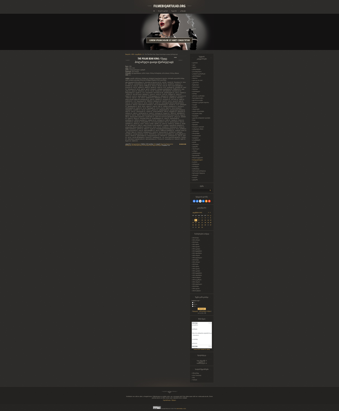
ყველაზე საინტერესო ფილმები (201, 118)
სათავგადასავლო (136, 144)
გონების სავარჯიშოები (198, 73)
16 (199, 222)
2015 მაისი (195, 264)
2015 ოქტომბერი (197, 275)
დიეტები (194, 107)
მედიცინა (195, 124)
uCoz (184, 408)
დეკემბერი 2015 (197, 212)
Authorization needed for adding (202, 349)
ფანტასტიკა (195, 168)
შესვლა (174, 400)
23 (199, 225)
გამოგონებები (196, 69)
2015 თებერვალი (197, 257)
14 (193, 222)
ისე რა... (196, 304)
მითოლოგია (196, 87)
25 (205, 225)
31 (202, 227)
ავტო (193, 65)
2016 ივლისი (196, 288)
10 (202, 220)
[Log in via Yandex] (209, 201)
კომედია (194, 151)
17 (202, 222)
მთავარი (127, 54)
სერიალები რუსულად (198, 173)
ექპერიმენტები (196, 76)
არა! (195, 306)
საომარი (194, 162)
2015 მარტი (195, 260)
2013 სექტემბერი (197, 251)
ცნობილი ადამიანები (198, 96)
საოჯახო (194, 177)
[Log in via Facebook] (197, 201)
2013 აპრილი (196, 240)
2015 (133, 54)
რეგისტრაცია (167, 400)
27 (210, 225)
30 (199, 227)
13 (210, 220)
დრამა (194, 142)
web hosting (179, 408)
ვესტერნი (195, 146)
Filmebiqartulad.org (169, 6)
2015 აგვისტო (196, 271)
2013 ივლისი (196, 246)
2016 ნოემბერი (196, 290)
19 (208, 222)
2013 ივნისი (195, 244)
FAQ (193, 377)
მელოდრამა (196, 155)
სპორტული (195, 166)
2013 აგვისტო (196, 248)
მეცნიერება (195, 85)
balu (155, 144)
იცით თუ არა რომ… (197, 80)
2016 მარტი (195, 286)
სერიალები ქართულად (199, 171)
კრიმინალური (196, 153)
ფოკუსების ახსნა (197, 113)
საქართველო (196, 91)
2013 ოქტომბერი (197, 253)
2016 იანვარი (196, 282)
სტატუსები (195, 115)
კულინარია (195, 82)
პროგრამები (196, 133)
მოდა (194, 120)
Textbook (194, 379)
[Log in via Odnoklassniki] (206, 201)
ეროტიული (195, 144)
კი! (194, 302)
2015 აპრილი (196, 262)
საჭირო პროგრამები (198, 111)
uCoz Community (196, 375)
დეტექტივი (195, 137)
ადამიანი (195, 62)
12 (208, 220)
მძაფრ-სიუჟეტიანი (197, 157)
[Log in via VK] (203, 201)
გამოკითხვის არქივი (205, 311)
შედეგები (195, 311)
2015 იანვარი (196, 255)
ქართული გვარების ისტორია (200, 102)
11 (205, 220)
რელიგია (195, 89)
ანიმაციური (195, 131)
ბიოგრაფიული (196, 135)
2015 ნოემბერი (196, 277)
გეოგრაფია (195, 122)
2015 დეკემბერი (196, 279)
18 (205, 222)
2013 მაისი (195, 242)
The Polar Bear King (137, 145)
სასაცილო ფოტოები (198, 126)
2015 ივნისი (195, 266)
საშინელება (195, 164)
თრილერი (195, 175)
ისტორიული (195, 149)
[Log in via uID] (194, 201)
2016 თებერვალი (197, 284)
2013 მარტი (195, 237)
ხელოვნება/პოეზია (197, 98)
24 (202, 225)
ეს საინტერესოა (197, 71)
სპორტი (194, 93)
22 (195, 225)
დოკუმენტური (196, 140)
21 (193, 225)
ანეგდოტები (196, 109)
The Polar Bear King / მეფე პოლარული (151, 145)
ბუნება (194, 67)
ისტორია (194, 78)
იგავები (194, 104)
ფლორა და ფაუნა (197, 100)
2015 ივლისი (196, 268)
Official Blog (195, 373)
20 (210, 222)
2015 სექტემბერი (197, 273)
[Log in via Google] (200, 201)
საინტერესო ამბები (197, 129)
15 (195, 222)
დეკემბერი (138, 54)
